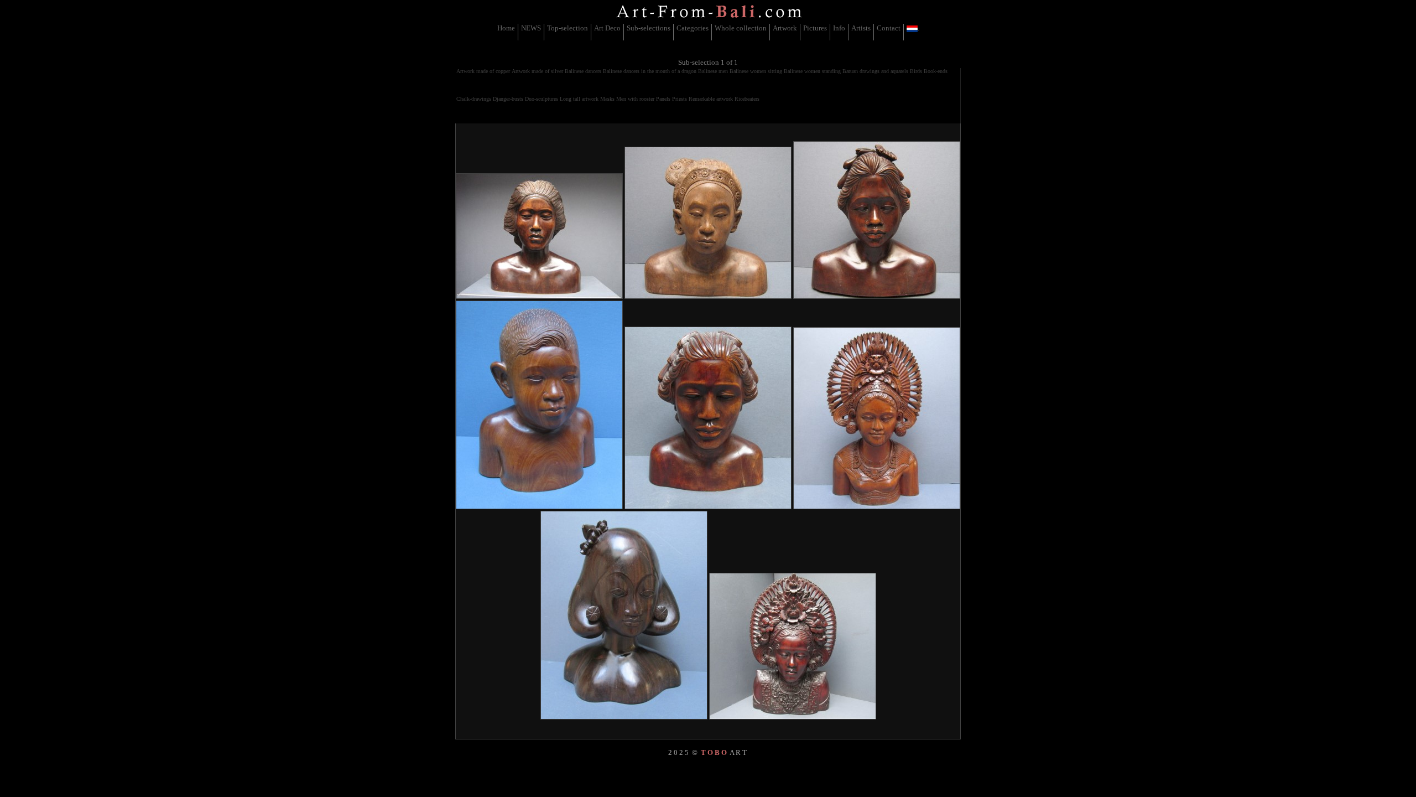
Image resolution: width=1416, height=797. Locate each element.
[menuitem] (506, 32)
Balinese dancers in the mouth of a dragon (649, 71)
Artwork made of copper (483, 71)
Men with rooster (635, 99)
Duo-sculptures (541, 99)
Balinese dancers (583, 71)
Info (839, 28)
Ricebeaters (747, 99)
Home (506, 28)
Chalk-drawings (473, 99)
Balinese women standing (812, 71)
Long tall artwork (579, 99)
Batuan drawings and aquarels (875, 71)
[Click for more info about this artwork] (539, 236)
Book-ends (936, 71)
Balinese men (713, 71)
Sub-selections (648, 28)
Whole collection (741, 28)
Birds (916, 71)
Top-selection (567, 28)
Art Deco (607, 28)
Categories (692, 28)
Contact (888, 28)
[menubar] (708, 32)
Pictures (815, 28)
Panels (663, 99)
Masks (607, 99)
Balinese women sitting (756, 71)
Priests (679, 99)
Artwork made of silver (537, 71)
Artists (861, 28)
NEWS (531, 28)
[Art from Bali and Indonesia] (709, 19)
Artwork (785, 28)
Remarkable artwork (711, 99)
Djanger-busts (508, 99)
